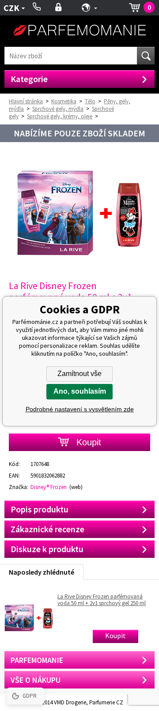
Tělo (90, 101)
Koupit (115, 635)
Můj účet (58, 7)
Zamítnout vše (79, 373)
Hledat (146, 55)
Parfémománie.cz (79, 31)
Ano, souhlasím (79, 391)
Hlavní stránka (26, 101)
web (76, 487)
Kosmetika (63, 101)
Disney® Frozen (48, 487)
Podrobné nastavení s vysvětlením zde (80, 409)
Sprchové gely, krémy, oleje (59, 116)
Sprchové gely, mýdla (57, 109)
